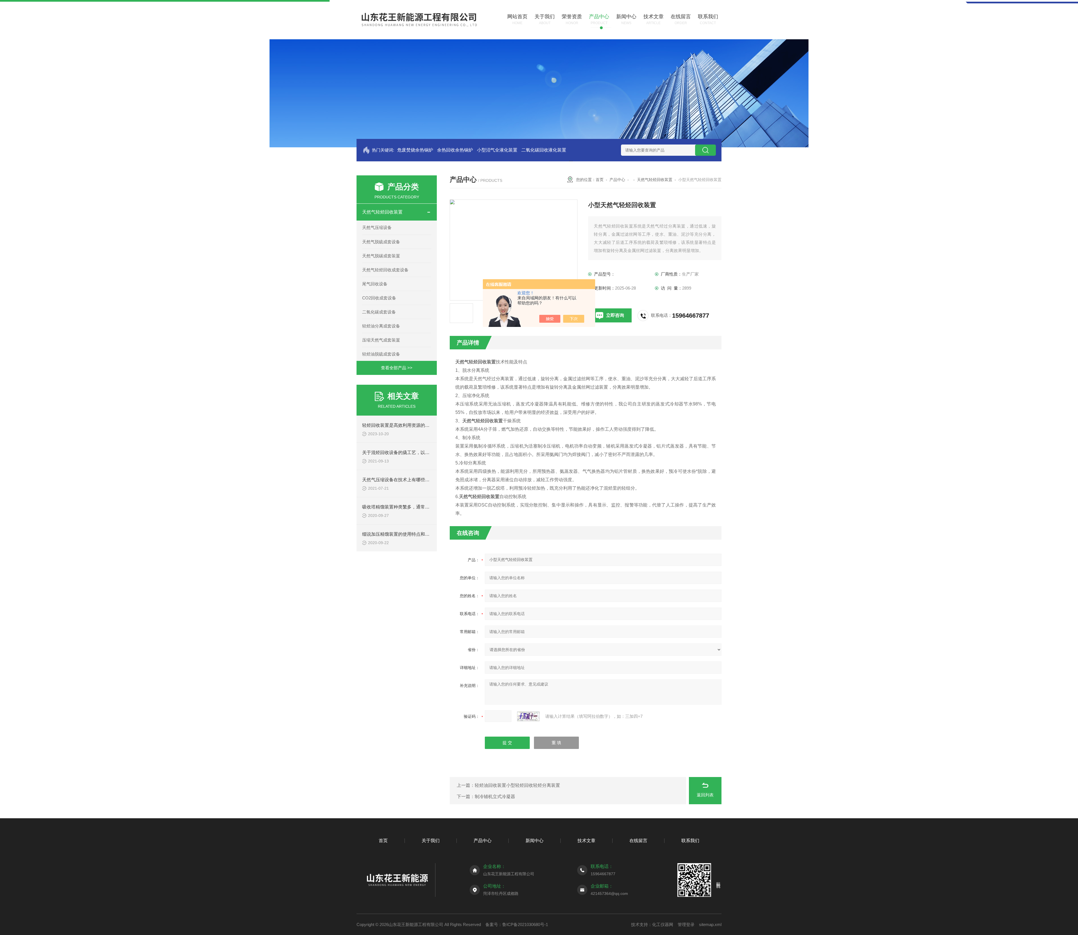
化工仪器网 (662, 924)
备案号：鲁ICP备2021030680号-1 (516, 924)
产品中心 (617, 179)
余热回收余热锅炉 (455, 150)
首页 (600, 179)
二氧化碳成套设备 (379, 312)
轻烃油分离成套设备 (381, 326)
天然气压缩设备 (377, 227)
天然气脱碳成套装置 (381, 255)
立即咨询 (615, 315)
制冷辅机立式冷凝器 (495, 796)
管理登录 (686, 924)
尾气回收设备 (374, 283)
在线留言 (638, 840)
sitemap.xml (710, 924)
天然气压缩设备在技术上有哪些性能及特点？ (407, 479)
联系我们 (690, 840)
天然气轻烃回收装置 (382, 212)
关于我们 (431, 840)
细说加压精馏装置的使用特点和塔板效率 (402, 534)
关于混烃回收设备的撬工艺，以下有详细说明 (407, 452)
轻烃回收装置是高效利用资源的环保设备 (402, 425)
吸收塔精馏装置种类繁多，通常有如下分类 (404, 507)
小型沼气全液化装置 (497, 150)
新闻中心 (534, 840)
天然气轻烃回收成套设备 (385, 269)
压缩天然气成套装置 (381, 340)
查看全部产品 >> (396, 367)
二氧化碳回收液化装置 (543, 150)
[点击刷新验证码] (528, 716)
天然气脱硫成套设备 (381, 241)
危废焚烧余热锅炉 (415, 150)
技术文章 (586, 840)
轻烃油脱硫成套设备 (381, 354)
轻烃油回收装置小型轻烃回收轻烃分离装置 (517, 785)
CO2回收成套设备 (379, 297)
